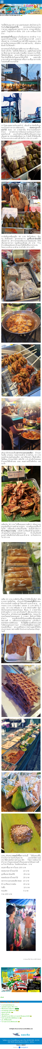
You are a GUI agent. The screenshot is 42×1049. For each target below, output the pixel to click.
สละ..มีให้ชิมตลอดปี (6, 1020)
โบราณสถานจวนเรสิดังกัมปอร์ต (9, 1021)
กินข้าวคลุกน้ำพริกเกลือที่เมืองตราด (10, 1018)
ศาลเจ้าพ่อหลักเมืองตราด (7, 1005)
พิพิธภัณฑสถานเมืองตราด (8, 1008)
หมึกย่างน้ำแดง (5, 1014)
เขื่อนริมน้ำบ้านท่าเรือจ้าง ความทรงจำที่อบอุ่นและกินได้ (15, 1016)
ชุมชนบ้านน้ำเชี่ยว (6, 1012)
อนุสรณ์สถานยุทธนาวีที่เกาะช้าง (9, 1007)
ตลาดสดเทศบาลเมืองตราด (8, 1010)
